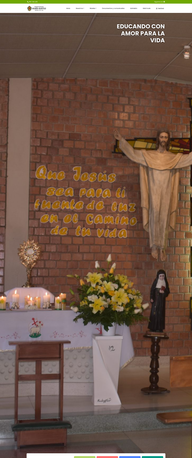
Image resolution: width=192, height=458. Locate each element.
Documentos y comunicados (113, 8)
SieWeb (161, 8)
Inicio (68, 8)
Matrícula (146, 8)
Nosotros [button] (79, 8)
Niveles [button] (92, 8)
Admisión (133, 8)
